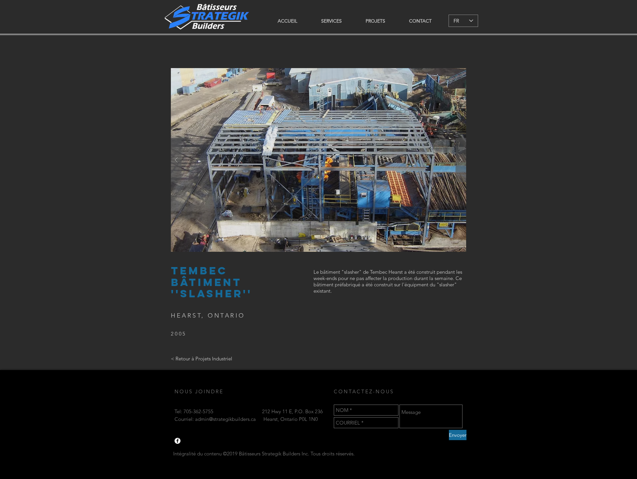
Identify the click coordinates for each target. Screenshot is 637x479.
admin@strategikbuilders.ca (225, 419)
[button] (318, 160)
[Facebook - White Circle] (177, 441)
